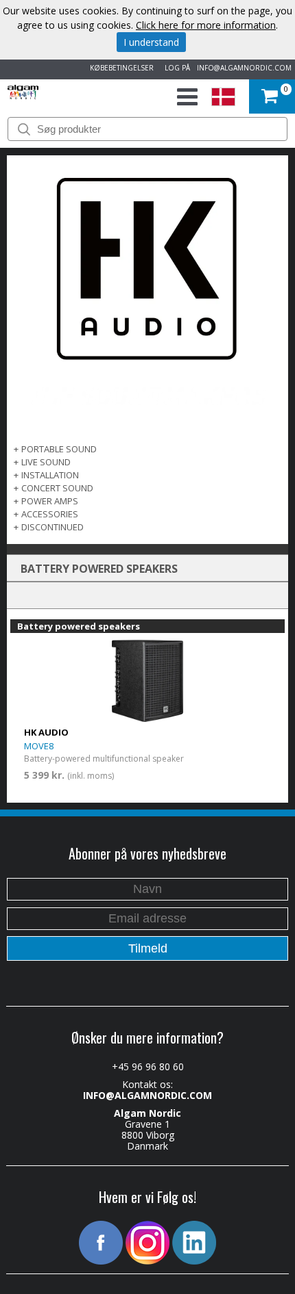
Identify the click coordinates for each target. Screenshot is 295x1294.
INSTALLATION (50, 475)
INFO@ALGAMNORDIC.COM (244, 68)
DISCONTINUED (52, 527)
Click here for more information (206, 24)
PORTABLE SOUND (59, 449)
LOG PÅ (175, 68)
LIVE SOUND (46, 462)
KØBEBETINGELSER (120, 68)
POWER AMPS (49, 501)
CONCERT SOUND (57, 488)
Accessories (49, 514)
